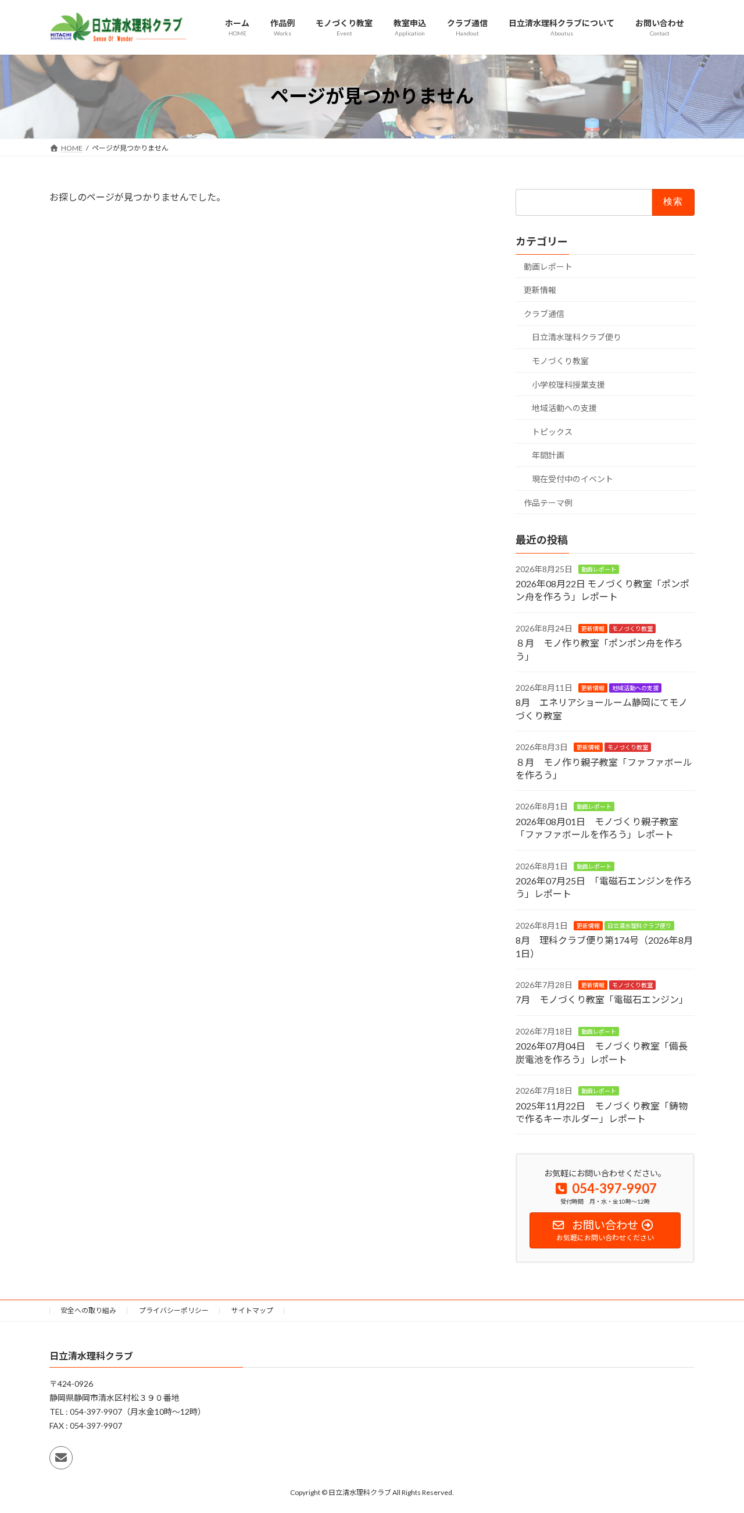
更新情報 (540, 290)
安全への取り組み (88, 1310)
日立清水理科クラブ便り (576, 337)
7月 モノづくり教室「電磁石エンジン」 (602, 999)
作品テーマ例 (548, 502)
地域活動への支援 (564, 408)
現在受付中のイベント (572, 479)
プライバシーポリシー (174, 1310)
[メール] (61, 1458)
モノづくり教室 (560, 361)
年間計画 (548, 455)
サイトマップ (252, 1310)
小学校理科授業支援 (568, 384)
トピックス (552, 431)
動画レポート (548, 266)
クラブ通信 (544, 313)
